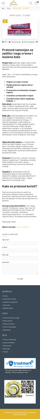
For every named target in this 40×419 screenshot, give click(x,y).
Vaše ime (5, 240)
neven (18, 227)
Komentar (5, 262)
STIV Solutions (22, 414)
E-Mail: (4, 247)
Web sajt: (5, 255)
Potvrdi (20, 279)
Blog (8, 8)
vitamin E (26, 227)
